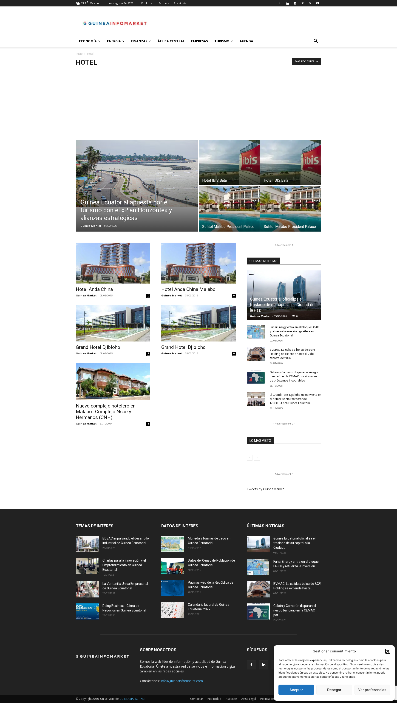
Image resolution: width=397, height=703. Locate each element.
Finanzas (139, 41)
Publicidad (147, 3)
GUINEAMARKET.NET (132, 699)
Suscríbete (180, 3)
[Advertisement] (198, 105)
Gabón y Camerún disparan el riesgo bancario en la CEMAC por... (294, 610)
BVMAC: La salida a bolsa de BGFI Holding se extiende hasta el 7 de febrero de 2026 (292, 354)
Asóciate (231, 699)
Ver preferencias (372, 690)
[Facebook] (279, 3)
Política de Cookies (272, 699)
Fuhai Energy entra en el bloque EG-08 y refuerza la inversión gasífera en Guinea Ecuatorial (294, 331)
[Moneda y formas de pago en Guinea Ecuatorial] (172, 544)
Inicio (79, 54)
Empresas (199, 41)
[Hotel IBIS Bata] (229, 162)
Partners (164, 3)
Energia (114, 41)
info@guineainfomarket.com (182, 681)
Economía (88, 41)
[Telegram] (295, 3)
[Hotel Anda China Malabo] (198, 263)
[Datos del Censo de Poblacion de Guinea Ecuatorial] (172, 566)
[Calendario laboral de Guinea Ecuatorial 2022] (172, 610)
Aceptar (296, 690)
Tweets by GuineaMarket (265, 489)
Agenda (246, 41)
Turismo (221, 41)
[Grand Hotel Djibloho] (113, 323)
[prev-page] (249, 458)
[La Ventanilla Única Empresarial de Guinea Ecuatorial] (87, 589)
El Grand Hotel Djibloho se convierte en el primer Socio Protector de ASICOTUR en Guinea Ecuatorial (295, 399)
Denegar (334, 690)
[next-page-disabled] (257, 458)
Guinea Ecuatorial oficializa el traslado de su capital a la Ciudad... (294, 543)
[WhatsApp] (310, 3)
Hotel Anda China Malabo (188, 289)
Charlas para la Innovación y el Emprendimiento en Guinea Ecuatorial (124, 565)
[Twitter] (302, 3)
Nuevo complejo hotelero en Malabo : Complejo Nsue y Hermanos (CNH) (106, 411)
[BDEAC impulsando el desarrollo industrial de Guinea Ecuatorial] (87, 544)
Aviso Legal (248, 699)
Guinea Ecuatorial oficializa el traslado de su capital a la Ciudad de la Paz (282, 305)
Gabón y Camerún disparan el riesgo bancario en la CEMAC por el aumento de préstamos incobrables (295, 376)
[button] (388, 651)
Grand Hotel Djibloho (98, 347)
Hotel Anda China (94, 289)
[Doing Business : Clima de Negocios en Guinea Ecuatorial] (87, 611)
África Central (171, 41)
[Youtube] (317, 3)
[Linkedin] (287, 3)
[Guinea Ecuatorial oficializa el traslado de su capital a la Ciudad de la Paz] (284, 295)
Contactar (196, 699)
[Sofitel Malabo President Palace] (229, 209)
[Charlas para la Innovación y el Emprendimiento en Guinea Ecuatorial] (87, 566)
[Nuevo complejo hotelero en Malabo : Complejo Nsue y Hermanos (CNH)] (113, 381)
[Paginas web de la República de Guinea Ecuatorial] (172, 588)
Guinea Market (90, 225)
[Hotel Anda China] (113, 263)
